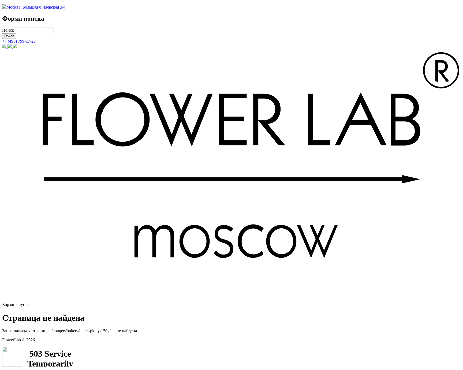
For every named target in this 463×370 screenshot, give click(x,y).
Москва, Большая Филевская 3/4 (35, 7)
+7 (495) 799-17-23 (19, 41)
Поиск (8, 30)
